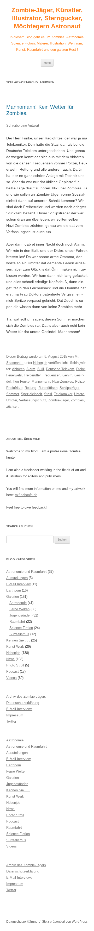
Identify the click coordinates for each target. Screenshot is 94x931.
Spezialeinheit (31, 394)
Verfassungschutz (32, 400)
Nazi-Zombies (62, 381)
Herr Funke (21, 381)
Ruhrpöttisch (47, 388)
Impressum (14, 715)
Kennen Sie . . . (18, 640)
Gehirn (67, 375)
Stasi (48, 394)
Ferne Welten (19, 609)
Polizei (80, 381)
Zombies (77, 400)
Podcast (12, 671)
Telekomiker (63, 394)
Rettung (30, 388)
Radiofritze (14, 388)
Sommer (12, 394)
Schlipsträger (69, 388)
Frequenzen (51, 375)
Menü (47, 62)
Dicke (80, 369)
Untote (79, 394)
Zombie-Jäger (58, 400)
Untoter (11, 400)
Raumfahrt (17, 622)
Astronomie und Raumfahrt (26, 572)
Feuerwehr (14, 375)
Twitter (11, 721)
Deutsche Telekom (60, 369)
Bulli (40, 369)
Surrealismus (19, 634)
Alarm (30, 369)
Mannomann (41, 381)
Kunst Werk (15, 647)
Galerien (12, 597)
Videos (11, 678)
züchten (12, 406)
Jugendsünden (20, 615)
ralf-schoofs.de (26, 495)
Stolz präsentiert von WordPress (64, 921)
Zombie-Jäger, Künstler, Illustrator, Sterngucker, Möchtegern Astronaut (47, 18)
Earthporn (13, 590)
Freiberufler (32, 375)
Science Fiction (21, 628)
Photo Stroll (15, 665)
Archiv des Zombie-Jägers (26, 696)
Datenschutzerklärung (22, 703)
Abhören (18, 369)
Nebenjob (40, 363)
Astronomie (18, 603)
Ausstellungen (17, 578)
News (10, 659)
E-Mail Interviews (19, 709)
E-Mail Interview (18, 584)
